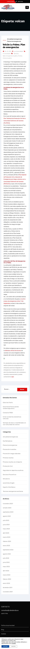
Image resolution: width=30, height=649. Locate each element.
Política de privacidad (7, 625)
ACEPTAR (5, 646)
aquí (12, 376)
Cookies (3, 634)
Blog (2, 629)
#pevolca (16, 53)
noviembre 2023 (8, 503)
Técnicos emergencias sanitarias (13, 491)
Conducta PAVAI (8, 412)
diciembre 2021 (7, 587)
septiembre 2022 (8, 550)
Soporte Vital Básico (9, 487)
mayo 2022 (6, 566)
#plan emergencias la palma (10, 56)
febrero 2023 (7, 541)
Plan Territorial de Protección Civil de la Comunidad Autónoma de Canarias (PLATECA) (15, 121)
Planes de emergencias (14, 41)
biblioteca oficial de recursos (13, 350)
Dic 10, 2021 (8, 51)
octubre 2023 (7, 508)
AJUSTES (13, 646)
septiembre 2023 (8, 512)
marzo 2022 (6, 575)
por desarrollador (18, 51)
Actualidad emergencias (14, 39)
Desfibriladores (7, 441)
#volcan (20, 56)
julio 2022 (6, 558)
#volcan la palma (7, 58)
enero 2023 (6, 545)
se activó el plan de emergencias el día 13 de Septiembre (14, 301)
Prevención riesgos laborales (11, 453)
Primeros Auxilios (8, 458)
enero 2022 (6, 583)
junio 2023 (6, 524)
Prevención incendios (9, 449)
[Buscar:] (10, 389)
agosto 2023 (7, 516)
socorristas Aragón (9, 483)
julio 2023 (6, 520)
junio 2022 (6, 562)
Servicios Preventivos (9, 474)
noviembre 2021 (8, 591)
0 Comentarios (6, 53)
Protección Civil (8, 466)
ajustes (14, 643)
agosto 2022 (7, 554)
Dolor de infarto (8, 402)
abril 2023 (6, 533)
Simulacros (6, 479)
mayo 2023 (6, 529)
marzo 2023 (6, 537)
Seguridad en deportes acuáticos (13, 470)
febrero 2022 (7, 579)
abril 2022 (6, 571)
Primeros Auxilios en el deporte (12, 462)
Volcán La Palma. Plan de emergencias (14, 46)
